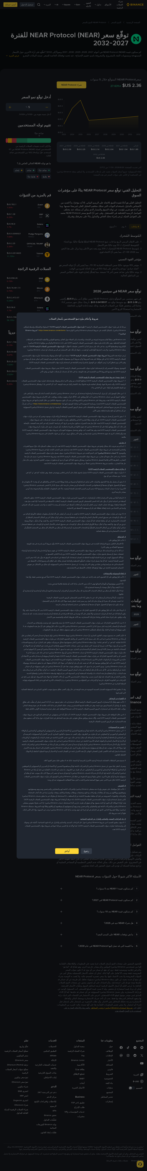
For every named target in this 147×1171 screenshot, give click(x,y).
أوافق (67, 851)
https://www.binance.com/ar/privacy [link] (47, 404)
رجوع (86, 851)
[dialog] (73, 586)
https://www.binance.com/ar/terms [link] (52, 330)
